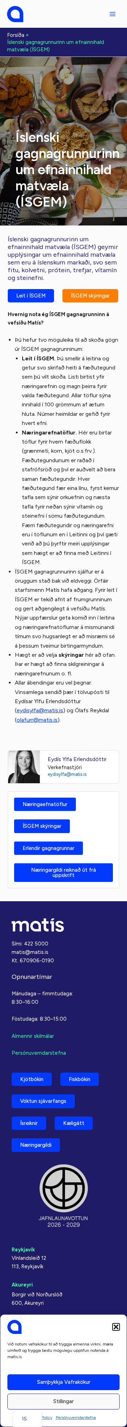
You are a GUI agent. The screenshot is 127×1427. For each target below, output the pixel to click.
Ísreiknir (29, 1123)
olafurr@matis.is (37, 719)
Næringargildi (36, 1145)
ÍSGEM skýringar (90, 296)
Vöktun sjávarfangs (43, 1101)
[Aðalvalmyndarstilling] (112, 14)
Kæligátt (73, 1123)
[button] (116, 1326)
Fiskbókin (79, 1079)
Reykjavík (23, 1249)
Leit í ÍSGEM (31, 296)
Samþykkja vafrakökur (63, 1382)
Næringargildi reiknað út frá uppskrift (63, 872)
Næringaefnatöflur (45, 804)
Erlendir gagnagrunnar (48, 848)
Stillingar (63, 1401)
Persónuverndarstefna (76, 1417)
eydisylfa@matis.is (40, 710)
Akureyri (22, 1285)
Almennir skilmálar (33, 1036)
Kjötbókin (31, 1079)
